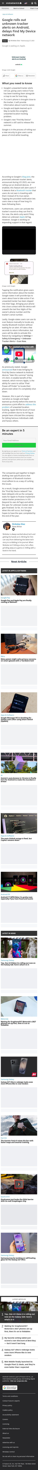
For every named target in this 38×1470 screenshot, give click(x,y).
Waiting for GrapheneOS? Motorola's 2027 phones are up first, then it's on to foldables (18, 1329)
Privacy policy (7, 1405)
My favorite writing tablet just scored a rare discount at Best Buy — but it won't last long (20, 1340)
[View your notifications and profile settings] (21, 3)
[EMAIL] (14, 529)
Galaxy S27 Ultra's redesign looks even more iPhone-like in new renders (19, 1352)
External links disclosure (11, 1429)
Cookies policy (7, 1410)
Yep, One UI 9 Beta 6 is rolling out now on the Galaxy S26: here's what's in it (19, 1317)
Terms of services (27, 451)
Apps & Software (8, 14)
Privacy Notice (29, 453)
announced (7, 369)
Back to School (19, 8)
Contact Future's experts (11, 1401)
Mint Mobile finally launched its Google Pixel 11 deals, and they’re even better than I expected (19, 1364)
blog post (26, 176)
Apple (22, 217)
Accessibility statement (11, 1415)
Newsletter (31, 76)
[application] (19, 238)
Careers (5, 1419)
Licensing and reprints (10, 1447)
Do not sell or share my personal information (18, 1456)
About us (6, 1433)
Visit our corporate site (18, 1381)
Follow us (20, 76)
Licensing (6, 1424)
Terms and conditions (10, 1396)
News (5, 41)
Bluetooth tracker (24, 190)
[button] (35, 3)
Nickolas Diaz (15, 41)
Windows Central (9, 1452)
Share (7, 76)
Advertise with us (9, 1442)
